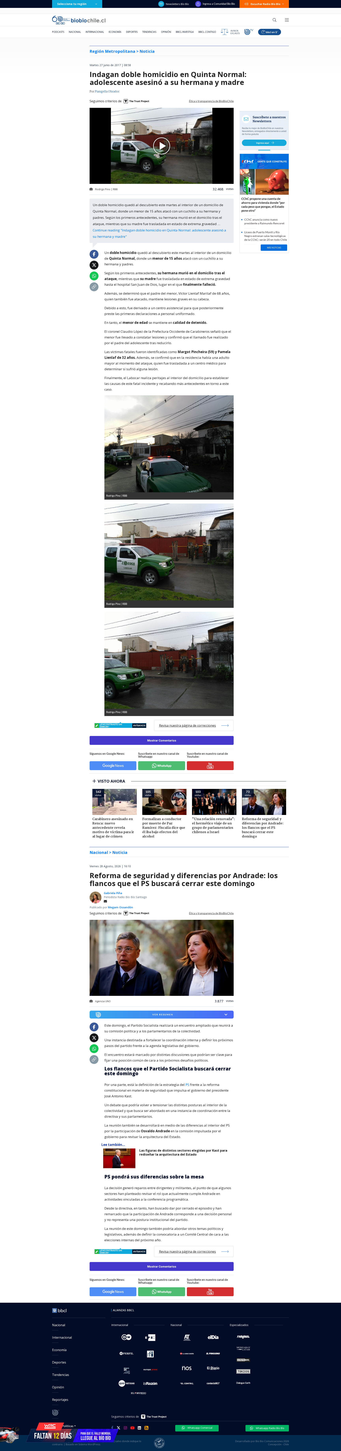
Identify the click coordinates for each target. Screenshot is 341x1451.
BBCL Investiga (185, 32)
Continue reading (159, 233)
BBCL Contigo (207, 32)
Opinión (166, 32)
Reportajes (60, 1399)
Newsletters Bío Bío (177, 4)
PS (187, 1084)
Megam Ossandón (120, 907)
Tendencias (149, 32)
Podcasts (58, 32)
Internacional (95, 32)
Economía (115, 32)
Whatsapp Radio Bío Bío (269, 1428)
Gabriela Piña (113, 893)
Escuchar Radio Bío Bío (265, 4)
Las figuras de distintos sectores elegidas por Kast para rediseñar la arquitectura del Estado (183, 1152)
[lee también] (120, 1158)
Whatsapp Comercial (199, 1427)
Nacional (75, 32)
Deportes (132, 32)
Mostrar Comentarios (161, 740)
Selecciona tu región (71, 4)
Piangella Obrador (107, 91)
